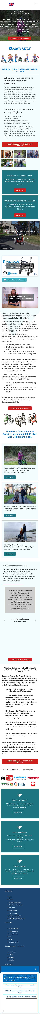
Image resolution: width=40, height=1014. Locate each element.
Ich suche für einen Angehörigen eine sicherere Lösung (21, 996)
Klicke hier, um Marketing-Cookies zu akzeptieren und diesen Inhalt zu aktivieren (20, 266)
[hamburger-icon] (37, 4)
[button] (4, 620)
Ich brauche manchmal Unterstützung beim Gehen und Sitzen (20, 991)
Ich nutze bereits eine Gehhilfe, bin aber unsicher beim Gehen (20, 986)
